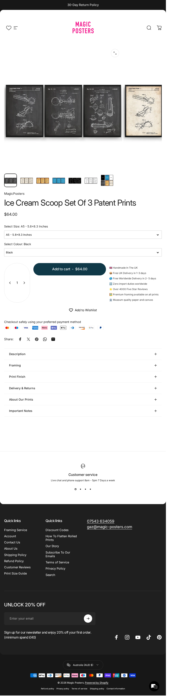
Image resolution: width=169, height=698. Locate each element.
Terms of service (79, 689)
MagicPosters (14, 194)
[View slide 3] (85, 489)
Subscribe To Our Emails (58, 554)
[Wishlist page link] (8, 27)
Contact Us (12, 542)
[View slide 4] (90, 489)
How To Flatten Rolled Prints (61, 538)
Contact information (116, 689)
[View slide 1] (75, 489)
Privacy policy (62, 689)
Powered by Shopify (96, 682)
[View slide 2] (80, 489)
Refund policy (47, 689)
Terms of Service (57, 562)
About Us (11, 548)
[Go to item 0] (10, 180)
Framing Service (15, 530)
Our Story (52, 546)
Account (10, 536)
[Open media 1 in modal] (115, 53)
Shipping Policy (15, 555)
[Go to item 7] (107, 180)
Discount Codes (57, 530)
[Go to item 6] (90, 180)
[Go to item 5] (74, 180)
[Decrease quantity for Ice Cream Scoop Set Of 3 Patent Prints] (9, 282)
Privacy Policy (55, 568)
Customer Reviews (17, 567)
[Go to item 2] (26, 180)
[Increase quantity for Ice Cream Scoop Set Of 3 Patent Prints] (25, 282)
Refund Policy (14, 561)
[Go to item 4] (58, 180)
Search (50, 575)
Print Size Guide (15, 573)
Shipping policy (97, 689)
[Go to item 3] (42, 180)
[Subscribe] (88, 618)
